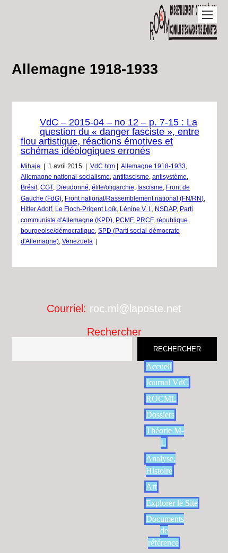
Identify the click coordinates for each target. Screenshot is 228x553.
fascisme (150, 187)
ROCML (161, 398)
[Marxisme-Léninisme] (183, 34)
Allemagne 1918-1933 (153, 166)
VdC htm (102, 166)
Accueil (159, 366)
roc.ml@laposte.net (135, 308)
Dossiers (160, 414)
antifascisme (131, 177)
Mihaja (30, 166)
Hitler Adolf (36, 209)
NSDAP (166, 209)
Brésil (29, 187)
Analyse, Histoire (161, 464)
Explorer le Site (172, 502)
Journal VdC (167, 382)
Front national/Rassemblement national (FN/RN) (134, 198)
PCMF (124, 220)
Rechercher (114, 332)
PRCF (144, 220)
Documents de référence (165, 530)
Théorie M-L (165, 436)
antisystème (169, 177)
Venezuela (77, 241)
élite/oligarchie (113, 187)
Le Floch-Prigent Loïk (86, 209)
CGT (46, 187)
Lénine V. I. (136, 209)
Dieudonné (72, 187)
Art (151, 486)
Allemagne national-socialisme (65, 177)
